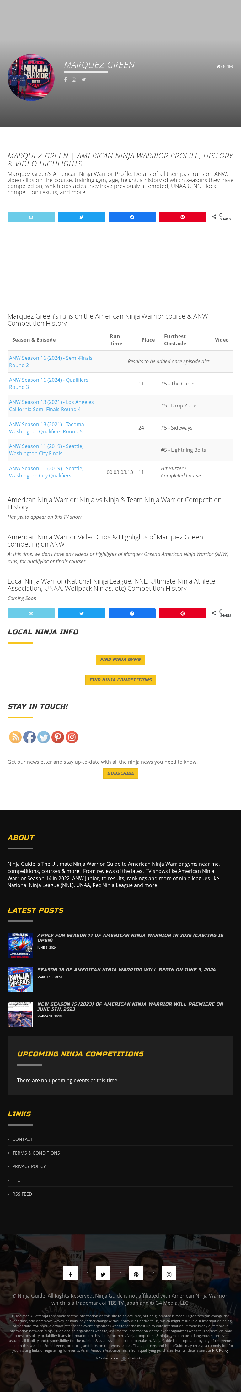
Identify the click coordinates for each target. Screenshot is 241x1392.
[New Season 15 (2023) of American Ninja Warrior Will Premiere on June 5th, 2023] (20, 1014)
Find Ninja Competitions (120, 679)
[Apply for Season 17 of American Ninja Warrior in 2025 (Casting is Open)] (20, 945)
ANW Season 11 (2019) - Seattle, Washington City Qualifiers (46, 472)
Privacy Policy (29, 1166)
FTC (16, 1180)
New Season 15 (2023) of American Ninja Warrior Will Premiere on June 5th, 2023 (130, 1007)
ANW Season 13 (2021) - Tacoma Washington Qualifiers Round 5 (46, 428)
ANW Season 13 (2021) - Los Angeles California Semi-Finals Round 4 (51, 406)
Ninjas (228, 66)
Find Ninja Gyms (120, 659)
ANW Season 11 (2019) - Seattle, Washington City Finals (46, 450)
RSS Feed (22, 1194)
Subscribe (120, 773)
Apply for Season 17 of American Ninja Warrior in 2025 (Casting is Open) (130, 938)
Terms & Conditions (36, 1152)
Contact (23, 1139)
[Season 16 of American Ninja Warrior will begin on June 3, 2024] (20, 979)
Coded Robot (110, 1358)
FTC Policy (220, 1350)
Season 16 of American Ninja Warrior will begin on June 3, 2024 (126, 969)
